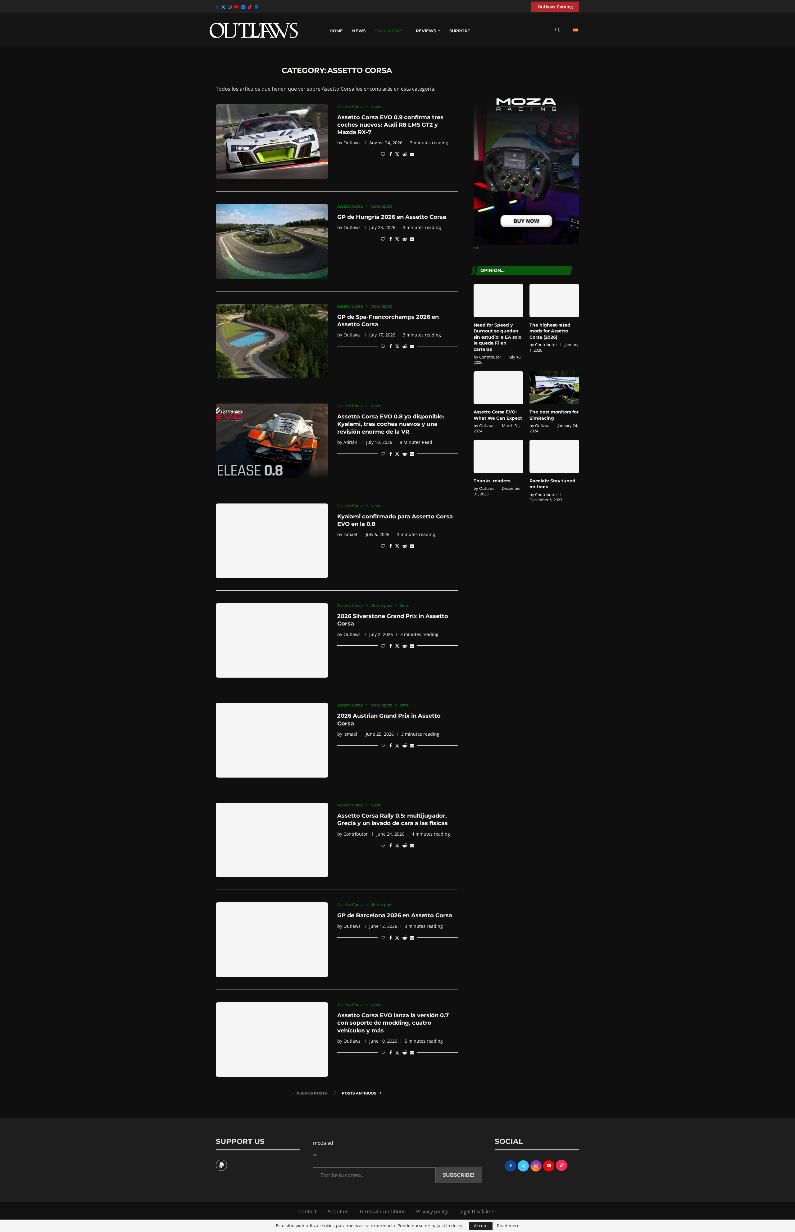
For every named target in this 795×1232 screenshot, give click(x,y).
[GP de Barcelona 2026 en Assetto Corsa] (272, 939)
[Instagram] (230, 6)
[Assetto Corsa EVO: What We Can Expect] (498, 387)
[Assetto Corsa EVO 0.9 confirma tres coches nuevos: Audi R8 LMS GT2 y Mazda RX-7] (272, 141)
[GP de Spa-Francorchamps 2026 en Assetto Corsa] (272, 341)
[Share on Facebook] (390, 154)
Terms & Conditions (382, 1211)
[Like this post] (383, 154)
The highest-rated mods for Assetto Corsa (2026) (549, 331)
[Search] (557, 31)
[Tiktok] (250, 6)
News (359, 31)
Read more (508, 1226)
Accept (481, 1226)
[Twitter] (223, 6)
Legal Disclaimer (477, 1211)
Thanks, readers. (492, 481)
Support (459, 31)
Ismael (350, 534)
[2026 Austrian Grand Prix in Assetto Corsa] (272, 740)
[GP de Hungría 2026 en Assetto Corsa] (272, 241)
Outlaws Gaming (555, 7)
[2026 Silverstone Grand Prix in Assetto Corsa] (272, 640)
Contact (307, 1211)
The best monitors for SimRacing (554, 415)
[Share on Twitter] (397, 154)
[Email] (243, 6)
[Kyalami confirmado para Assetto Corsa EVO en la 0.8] (272, 540)
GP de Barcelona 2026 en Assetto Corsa (394, 915)
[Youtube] (236, 6)
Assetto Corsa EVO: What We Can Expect (498, 415)
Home (336, 31)
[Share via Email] (412, 154)
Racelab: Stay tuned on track (552, 484)
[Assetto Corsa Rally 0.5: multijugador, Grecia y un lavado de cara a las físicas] (272, 840)
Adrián (350, 442)
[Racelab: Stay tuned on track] (554, 456)
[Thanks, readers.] (498, 456)
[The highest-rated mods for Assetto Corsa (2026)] (554, 300)
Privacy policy (432, 1211)
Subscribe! (459, 1175)
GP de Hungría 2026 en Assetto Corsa (391, 217)
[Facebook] (217, 6)
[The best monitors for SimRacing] (554, 387)
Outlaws (352, 143)
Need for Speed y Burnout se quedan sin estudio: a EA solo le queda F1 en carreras (497, 337)
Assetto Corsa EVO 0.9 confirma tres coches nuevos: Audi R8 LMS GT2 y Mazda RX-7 (390, 125)
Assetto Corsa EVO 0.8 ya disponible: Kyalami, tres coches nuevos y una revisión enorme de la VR (390, 424)
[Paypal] (256, 6)
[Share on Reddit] (404, 154)
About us (337, 1211)
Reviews (426, 31)
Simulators (388, 31)
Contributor (355, 834)
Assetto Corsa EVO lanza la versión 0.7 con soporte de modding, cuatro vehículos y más (393, 1023)
